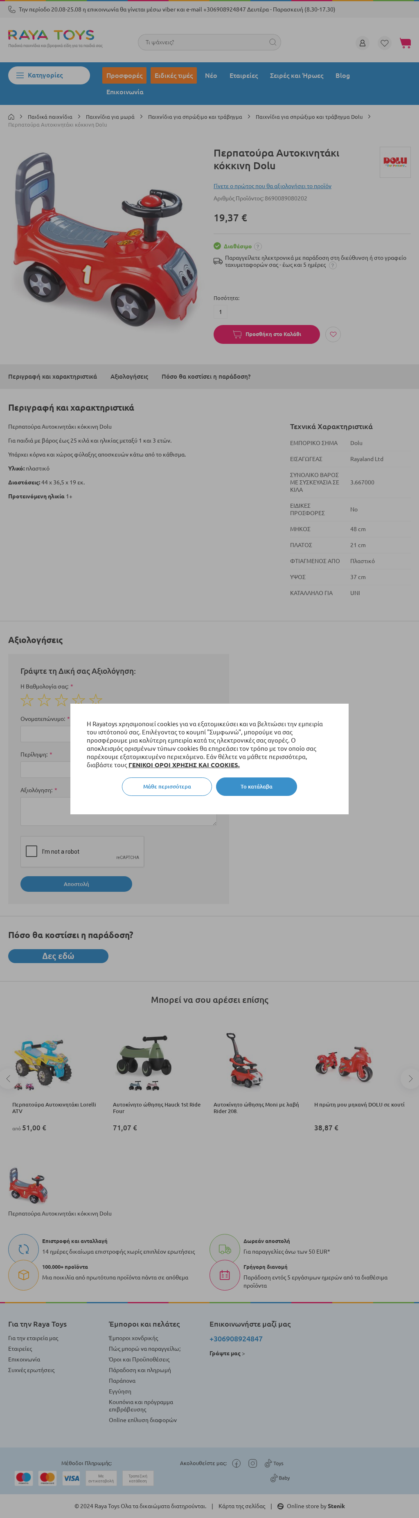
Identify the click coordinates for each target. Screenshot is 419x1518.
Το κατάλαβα (257, 786)
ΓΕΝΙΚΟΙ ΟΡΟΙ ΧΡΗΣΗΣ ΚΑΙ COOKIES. (184, 764)
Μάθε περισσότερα (167, 786)
